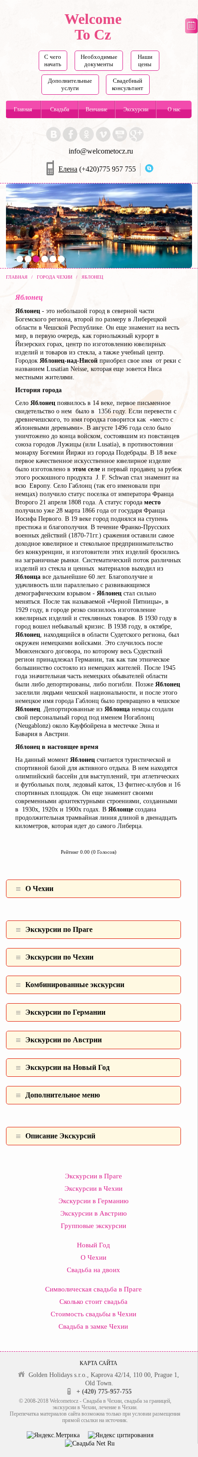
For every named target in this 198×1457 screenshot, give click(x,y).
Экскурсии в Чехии (93, 1188)
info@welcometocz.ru (101, 151)
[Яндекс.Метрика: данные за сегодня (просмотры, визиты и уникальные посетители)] (53, 1435)
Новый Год (93, 1245)
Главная (23, 109)
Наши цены (145, 60)
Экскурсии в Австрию (93, 1213)
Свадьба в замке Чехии (93, 1326)
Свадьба (59, 109)
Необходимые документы (99, 60)
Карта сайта (98, 1363)
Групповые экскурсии (93, 1225)
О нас (174, 109)
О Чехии (93, 1257)
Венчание (96, 109)
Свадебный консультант (127, 84)
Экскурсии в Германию (93, 1201)
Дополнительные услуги (70, 84)
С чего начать (52, 60)
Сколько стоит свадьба (93, 1301)
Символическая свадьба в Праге (93, 1289)
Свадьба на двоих (93, 1270)
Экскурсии (135, 109)
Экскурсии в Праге (93, 1176)
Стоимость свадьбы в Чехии (93, 1314)
